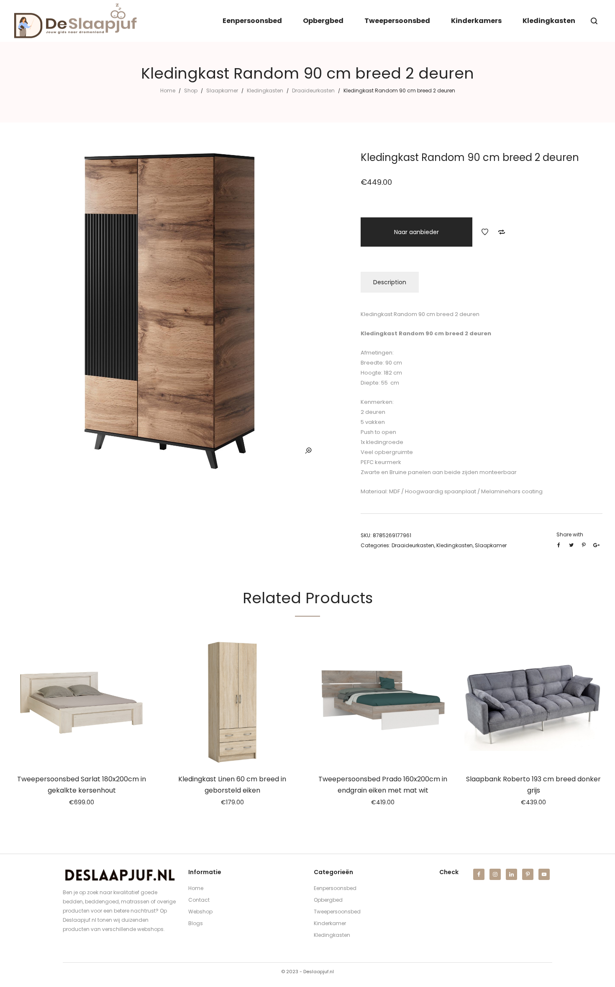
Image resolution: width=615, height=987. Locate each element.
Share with (569, 534)
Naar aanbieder (416, 232)
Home (167, 90)
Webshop (200, 911)
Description (389, 282)
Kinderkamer (330, 923)
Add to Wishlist (485, 232)
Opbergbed (328, 899)
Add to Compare (501, 232)
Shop (190, 90)
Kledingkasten (265, 90)
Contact (199, 899)
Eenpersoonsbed (335, 888)
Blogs (195, 923)
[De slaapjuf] (75, 21)
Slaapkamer (222, 90)
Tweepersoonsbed (337, 911)
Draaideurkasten (313, 90)
